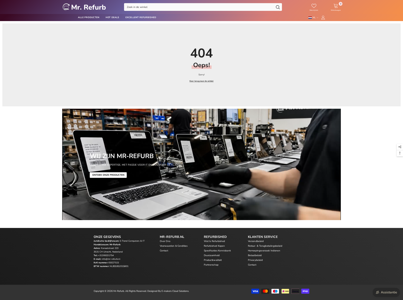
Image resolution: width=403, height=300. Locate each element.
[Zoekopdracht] (203, 7)
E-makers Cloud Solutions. (175, 291)
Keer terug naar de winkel (202, 81)
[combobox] (199, 7)
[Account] (323, 18)
